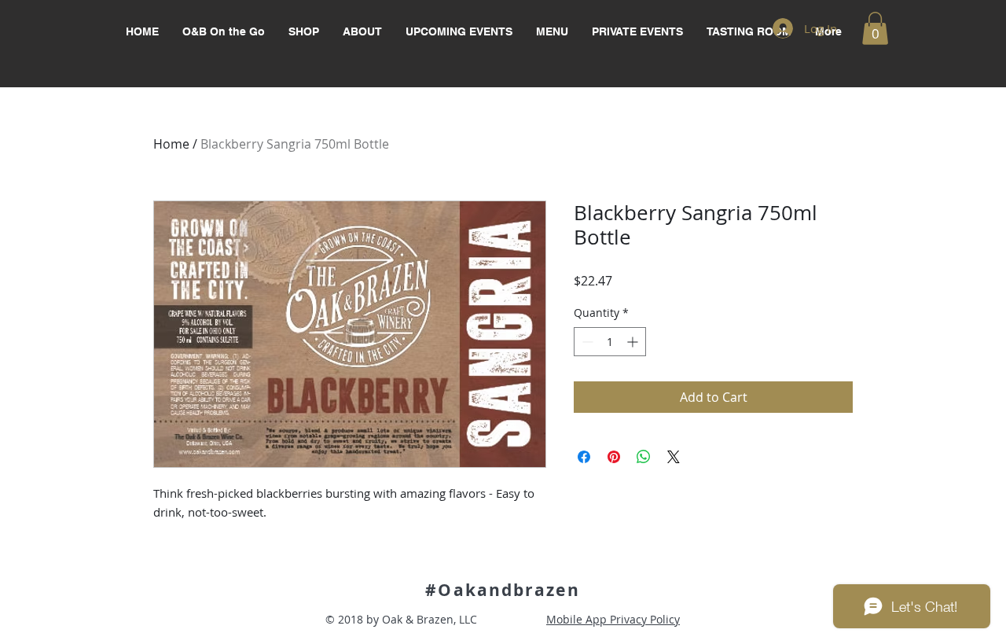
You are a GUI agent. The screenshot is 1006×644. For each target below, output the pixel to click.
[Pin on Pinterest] (613, 456)
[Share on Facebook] (584, 456)
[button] (875, 28)
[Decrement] (586, 341)
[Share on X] (673, 456)
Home (171, 144)
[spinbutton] (610, 341)
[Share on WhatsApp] (643, 456)
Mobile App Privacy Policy (613, 619)
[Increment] (634, 341)
